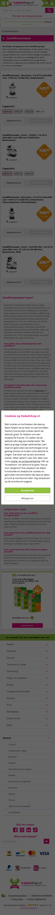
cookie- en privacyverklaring (25, 461)
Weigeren (27, 498)
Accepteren (27, 490)
